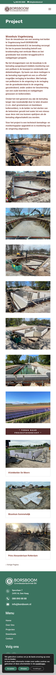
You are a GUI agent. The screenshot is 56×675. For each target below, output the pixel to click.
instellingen (40, 664)
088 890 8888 (20, 2)
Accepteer (10, 669)
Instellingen (37, 669)
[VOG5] (28, 313)
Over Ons (10, 625)
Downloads (11, 634)
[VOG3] (28, 239)
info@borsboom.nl (21, 604)
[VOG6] (28, 350)
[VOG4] (28, 276)
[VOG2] (28, 203)
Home (8, 621)
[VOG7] (28, 386)
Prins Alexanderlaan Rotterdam (23, 555)
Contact (9, 639)
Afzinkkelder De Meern (19, 472)
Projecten (10, 630)
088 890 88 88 (19, 598)
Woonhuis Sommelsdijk (19, 514)
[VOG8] (28, 423)
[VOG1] (28, 166)
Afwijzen (24, 669)
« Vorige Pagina (12, 565)
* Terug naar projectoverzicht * (28, 431)
